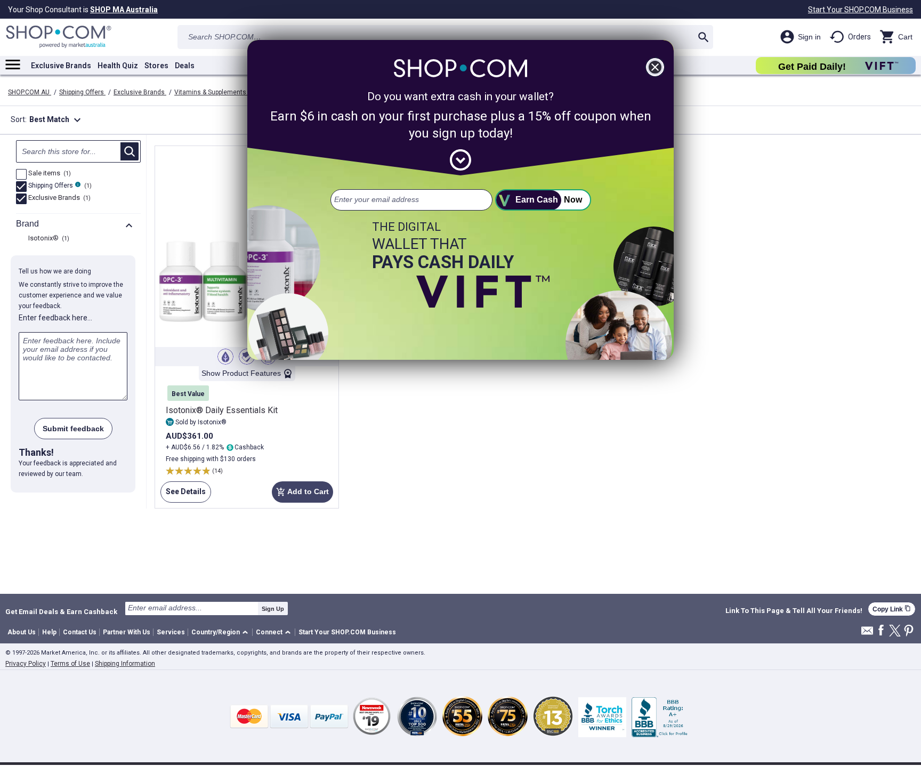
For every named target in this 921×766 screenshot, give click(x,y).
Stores (156, 65)
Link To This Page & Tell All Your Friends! (793, 611)
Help (49, 632)
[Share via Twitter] (895, 631)
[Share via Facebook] (881, 631)
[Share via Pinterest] (909, 631)
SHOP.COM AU (29, 92)
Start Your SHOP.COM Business (860, 9)
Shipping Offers (82, 92)
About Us (21, 632)
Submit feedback (73, 428)
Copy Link (891, 609)
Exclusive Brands (61, 65)
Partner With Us (126, 632)
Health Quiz (118, 65)
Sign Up (273, 609)
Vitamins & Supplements (211, 92)
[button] (221, 632)
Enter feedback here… (55, 317)
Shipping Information (125, 663)
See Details (183, 495)
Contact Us (79, 632)
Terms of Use (70, 663)
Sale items (48, 174)
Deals (185, 65)
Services (171, 632)
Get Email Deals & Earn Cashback (61, 611)
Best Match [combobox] (56, 120)
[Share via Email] (867, 633)
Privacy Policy (25, 663)
